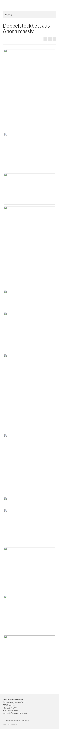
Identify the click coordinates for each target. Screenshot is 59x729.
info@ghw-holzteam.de (17, 713)
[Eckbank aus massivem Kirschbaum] (45, 39)
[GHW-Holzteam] (29, 6)
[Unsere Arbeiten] (50, 39)
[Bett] (54, 39)
